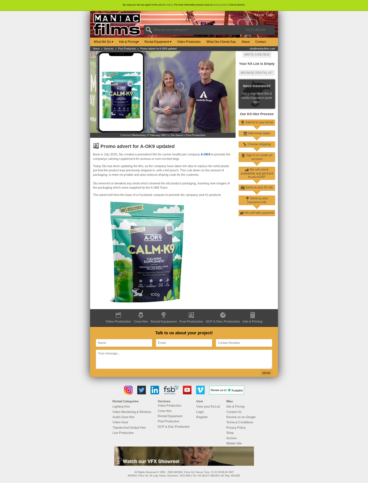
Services (109, 48)
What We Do (103, 41)
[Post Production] (191, 311)
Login (270, 15)
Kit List (259, 15)
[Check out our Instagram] (128, 393)
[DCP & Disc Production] (223, 311)
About (246, 41)
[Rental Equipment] (163, 311)
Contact (260, 41)
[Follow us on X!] (141, 393)
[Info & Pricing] (252, 311)
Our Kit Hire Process (257, 114)
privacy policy (221, 4)
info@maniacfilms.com (262, 48)
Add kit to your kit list (259, 122)
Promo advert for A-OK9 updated (158, 48)
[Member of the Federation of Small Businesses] (171, 393)
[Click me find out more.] (184, 464)
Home (96, 48)
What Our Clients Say (221, 41)
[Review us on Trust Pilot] (226, 393)
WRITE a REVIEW (257, 54)
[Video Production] (118, 311)
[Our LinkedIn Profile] (154, 393)
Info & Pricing (129, 41)
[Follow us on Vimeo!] (200, 393)
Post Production (127, 48)
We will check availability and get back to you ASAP (257, 173)
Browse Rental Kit (257, 72)
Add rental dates (258, 133)
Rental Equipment (158, 41)
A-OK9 (205, 154)
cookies (169, 4)
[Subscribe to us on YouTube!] (187, 393)
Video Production (189, 41)
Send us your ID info (259, 187)
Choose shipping (259, 144)
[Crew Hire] (140, 311)
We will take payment (259, 212)
